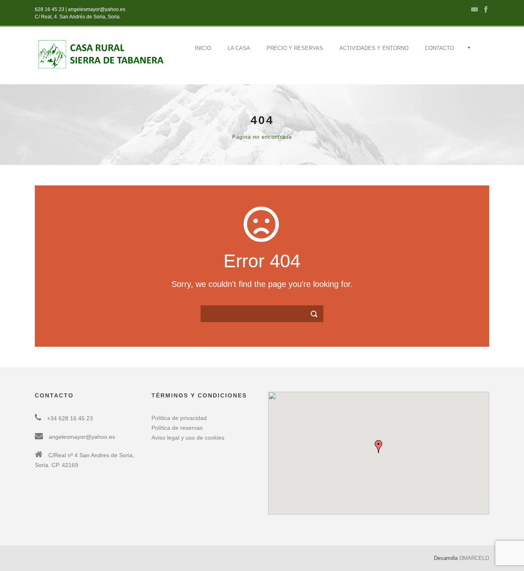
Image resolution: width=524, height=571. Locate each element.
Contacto (439, 48)
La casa (239, 48)
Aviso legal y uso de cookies (187, 437)
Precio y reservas (295, 48)
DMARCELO (474, 558)
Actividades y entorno (374, 48)
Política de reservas (177, 427)
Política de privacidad (179, 418)
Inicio (203, 48)
